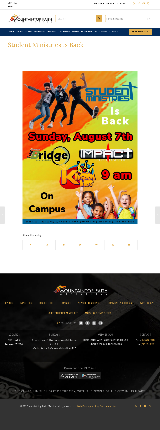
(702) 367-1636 (148, 340)
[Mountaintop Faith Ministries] (31, 18)
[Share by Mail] (96, 245)
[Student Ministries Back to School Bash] (2, 215)
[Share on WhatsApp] (64, 245)
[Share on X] (47, 245)
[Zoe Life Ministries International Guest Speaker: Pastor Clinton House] (157, 215)
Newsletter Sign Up (89, 303)
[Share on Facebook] (31, 245)
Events (9, 303)
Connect (123, 3)
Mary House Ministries (98, 313)
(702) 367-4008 (147, 344)
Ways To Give (147, 303)
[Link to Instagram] (148, 3)
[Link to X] (134, 3)
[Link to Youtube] (143, 3)
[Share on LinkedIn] (80, 245)
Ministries (26, 303)
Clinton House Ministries (63, 313)
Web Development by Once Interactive (96, 406)
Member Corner (104, 3)
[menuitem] (11, 32)
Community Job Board (120, 303)
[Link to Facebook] (139, 3)
